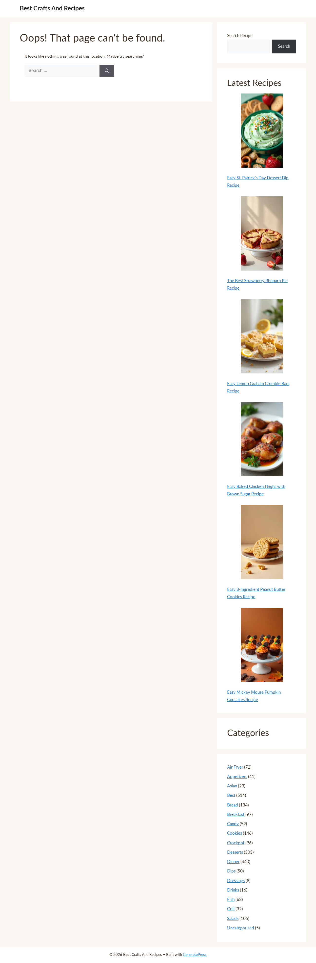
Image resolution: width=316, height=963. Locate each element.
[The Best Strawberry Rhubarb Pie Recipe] (262, 234)
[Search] (106, 71)
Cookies (234, 833)
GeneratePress (195, 955)
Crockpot (235, 843)
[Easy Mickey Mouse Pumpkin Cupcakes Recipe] (262, 646)
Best (231, 795)
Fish (231, 899)
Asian (232, 786)
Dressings (236, 881)
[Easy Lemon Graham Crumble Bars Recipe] (262, 337)
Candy (233, 824)
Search (284, 46)
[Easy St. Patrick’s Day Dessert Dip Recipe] (262, 131)
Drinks (233, 890)
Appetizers (237, 777)
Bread (232, 805)
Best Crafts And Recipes (52, 8)
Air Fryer (235, 767)
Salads (232, 919)
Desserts (235, 852)
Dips (231, 871)
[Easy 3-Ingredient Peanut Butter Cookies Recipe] (262, 543)
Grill (231, 909)
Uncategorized (240, 928)
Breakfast (235, 814)
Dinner (233, 862)
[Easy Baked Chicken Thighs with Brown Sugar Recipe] (262, 440)
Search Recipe (240, 36)
